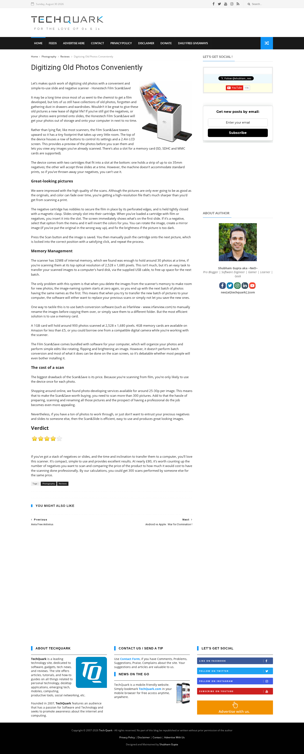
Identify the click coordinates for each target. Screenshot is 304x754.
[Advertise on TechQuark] (235, 713)
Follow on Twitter (214, 670)
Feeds (53, 43)
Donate (166, 43)
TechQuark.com (150, 689)
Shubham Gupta (168, 744)
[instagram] (231, 4)
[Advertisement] (197, 22)
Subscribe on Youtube (216, 691)
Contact (97, 43)
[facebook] (214, 4)
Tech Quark (105, 730)
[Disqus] (111, 583)
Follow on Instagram (216, 681)
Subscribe (238, 133)
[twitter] (219, 4)
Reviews (65, 56)
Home (38, 43)
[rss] (238, 4)
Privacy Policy (121, 43)
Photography (49, 56)
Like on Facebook (212, 660)
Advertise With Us (174, 737)
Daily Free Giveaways (193, 43)
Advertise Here (74, 43)
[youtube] (225, 4)
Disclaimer (146, 43)
